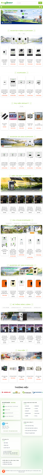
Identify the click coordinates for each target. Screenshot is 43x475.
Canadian (36, 410)
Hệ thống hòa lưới (37, 307)
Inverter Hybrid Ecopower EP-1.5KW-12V (38, 61)
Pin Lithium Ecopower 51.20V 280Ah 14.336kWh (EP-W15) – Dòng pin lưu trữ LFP (13, 252)
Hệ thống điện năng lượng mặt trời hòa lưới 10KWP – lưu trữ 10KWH (38, 339)
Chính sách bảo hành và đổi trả (31, 428)
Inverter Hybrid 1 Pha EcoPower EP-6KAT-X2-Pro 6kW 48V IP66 (13, 91)
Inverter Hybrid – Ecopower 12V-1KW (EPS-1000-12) (4, 292)
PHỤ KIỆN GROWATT (21, 103)
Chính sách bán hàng (29, 425)
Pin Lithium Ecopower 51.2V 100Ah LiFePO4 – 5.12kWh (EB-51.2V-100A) (30, 252)
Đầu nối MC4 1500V (4, 124)
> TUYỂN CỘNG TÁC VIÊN (6, 462)
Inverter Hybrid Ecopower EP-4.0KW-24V (13, 61)
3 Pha (24, 33)
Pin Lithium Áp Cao (33, 223)
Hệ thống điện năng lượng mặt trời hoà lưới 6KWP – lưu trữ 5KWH (30, 338)
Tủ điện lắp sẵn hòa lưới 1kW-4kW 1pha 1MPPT (21, 125)
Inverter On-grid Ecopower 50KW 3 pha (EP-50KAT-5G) (38, 164)
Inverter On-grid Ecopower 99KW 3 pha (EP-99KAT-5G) (30, 91)
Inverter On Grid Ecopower (21, 137)
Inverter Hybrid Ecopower (21, 31)
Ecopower (21, 73)
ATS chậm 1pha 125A (38, 377)
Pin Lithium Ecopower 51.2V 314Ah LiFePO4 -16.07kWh (21, 251)
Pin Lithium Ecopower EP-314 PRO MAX (4, 250)
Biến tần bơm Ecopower (21, 176)
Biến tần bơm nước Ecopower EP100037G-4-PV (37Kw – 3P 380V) (13, 209)
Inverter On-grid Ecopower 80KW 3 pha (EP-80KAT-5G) (21, 164)
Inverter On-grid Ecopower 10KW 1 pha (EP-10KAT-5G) (38, 91)
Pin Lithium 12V (8, 223)
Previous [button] (2, 16)
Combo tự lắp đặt (6, 307)
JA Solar (36, 408)
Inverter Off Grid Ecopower (21, 265)
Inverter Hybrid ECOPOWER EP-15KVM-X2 (4, 61)
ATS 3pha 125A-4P (13, 376)
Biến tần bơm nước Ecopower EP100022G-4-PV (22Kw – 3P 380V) (30, 209)
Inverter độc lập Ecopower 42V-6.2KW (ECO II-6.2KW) (13, 293)
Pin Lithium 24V (17, 223)
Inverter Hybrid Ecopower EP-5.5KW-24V (30, 61)
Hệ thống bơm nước (21, 310)
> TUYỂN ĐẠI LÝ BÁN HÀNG (7, 464)
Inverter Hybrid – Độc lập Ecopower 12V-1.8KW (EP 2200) (38, 293)
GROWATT (27, 410)
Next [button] (41, 16)
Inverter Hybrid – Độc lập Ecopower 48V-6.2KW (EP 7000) (30, 293)
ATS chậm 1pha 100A (4, 377)
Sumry (36, 415)
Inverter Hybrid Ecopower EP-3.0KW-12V (21, 61)
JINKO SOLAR (27, 408)
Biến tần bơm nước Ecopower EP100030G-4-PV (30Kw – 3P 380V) (21, 209)
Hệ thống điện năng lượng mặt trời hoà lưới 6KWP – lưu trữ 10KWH (21, 338)
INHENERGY (37, 406)
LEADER (26, 415)
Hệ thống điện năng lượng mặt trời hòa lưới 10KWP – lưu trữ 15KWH (5, 339)
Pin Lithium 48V (25, 223)
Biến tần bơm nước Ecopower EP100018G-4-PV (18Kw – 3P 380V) (38, 209)
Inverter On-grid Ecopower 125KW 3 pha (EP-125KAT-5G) (21, 91)
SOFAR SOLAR (28, 413)
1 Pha (19, 33)
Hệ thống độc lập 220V (27, 307)
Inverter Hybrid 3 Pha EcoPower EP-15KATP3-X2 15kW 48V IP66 (4, 91)
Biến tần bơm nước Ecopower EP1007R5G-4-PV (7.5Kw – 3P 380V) (4, 209)
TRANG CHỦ (6, 445)
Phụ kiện (21, 350)
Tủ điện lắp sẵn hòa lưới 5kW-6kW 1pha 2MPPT (13, 125)
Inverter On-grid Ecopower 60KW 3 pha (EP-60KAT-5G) (30, 164)
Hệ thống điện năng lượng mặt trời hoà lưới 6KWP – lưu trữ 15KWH (13, 338)
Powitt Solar (37, 413)
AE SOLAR (27, 406)
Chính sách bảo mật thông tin (31, 430)
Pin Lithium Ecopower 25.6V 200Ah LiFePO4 (38, 250)
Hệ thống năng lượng (21, 304)
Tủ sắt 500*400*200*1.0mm (39, 124)
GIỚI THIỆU (6, 442)
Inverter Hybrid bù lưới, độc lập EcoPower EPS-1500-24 (21, 293)
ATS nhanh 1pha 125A (21, 377)
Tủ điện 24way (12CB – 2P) (30, 124)
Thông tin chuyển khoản (30, 433)
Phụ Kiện (21, 106)
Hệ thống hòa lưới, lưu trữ (16, 307)
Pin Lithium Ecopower (21, 220)
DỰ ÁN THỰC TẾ (7, 447)
